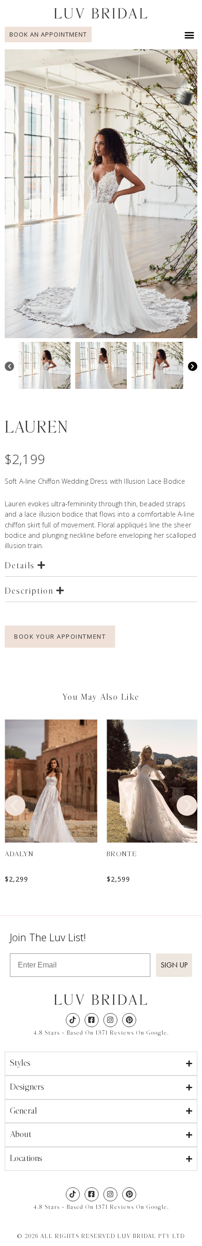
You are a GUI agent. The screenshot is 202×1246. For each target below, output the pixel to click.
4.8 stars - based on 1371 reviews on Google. (101, 1033)
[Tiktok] (73, 1020)
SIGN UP (174, 964)
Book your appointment (60, 636)
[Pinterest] (129, 1020)
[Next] (192, 367)
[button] (189, 34)
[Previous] (9, 367)
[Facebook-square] (92, 1020)
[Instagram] (110, 1020)
